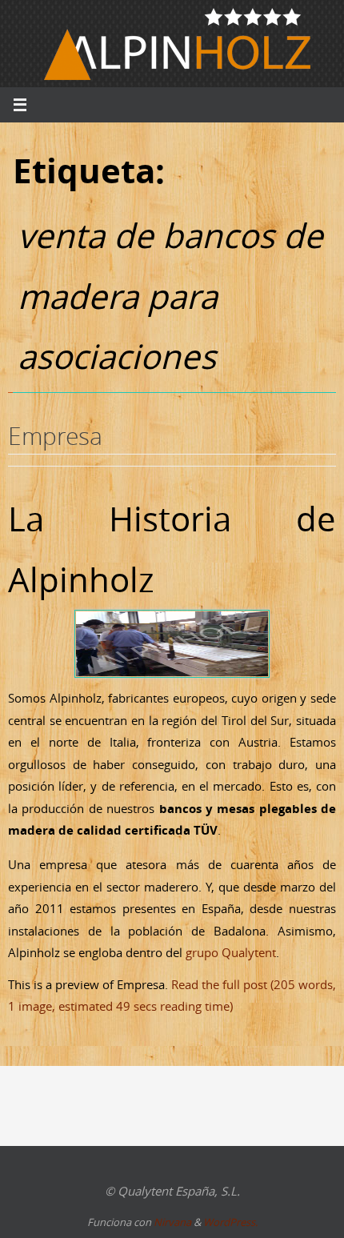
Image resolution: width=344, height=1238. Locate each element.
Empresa (55, 436)
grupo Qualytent (231, 952)
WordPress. (230, 1222)
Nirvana (172, 1222)
